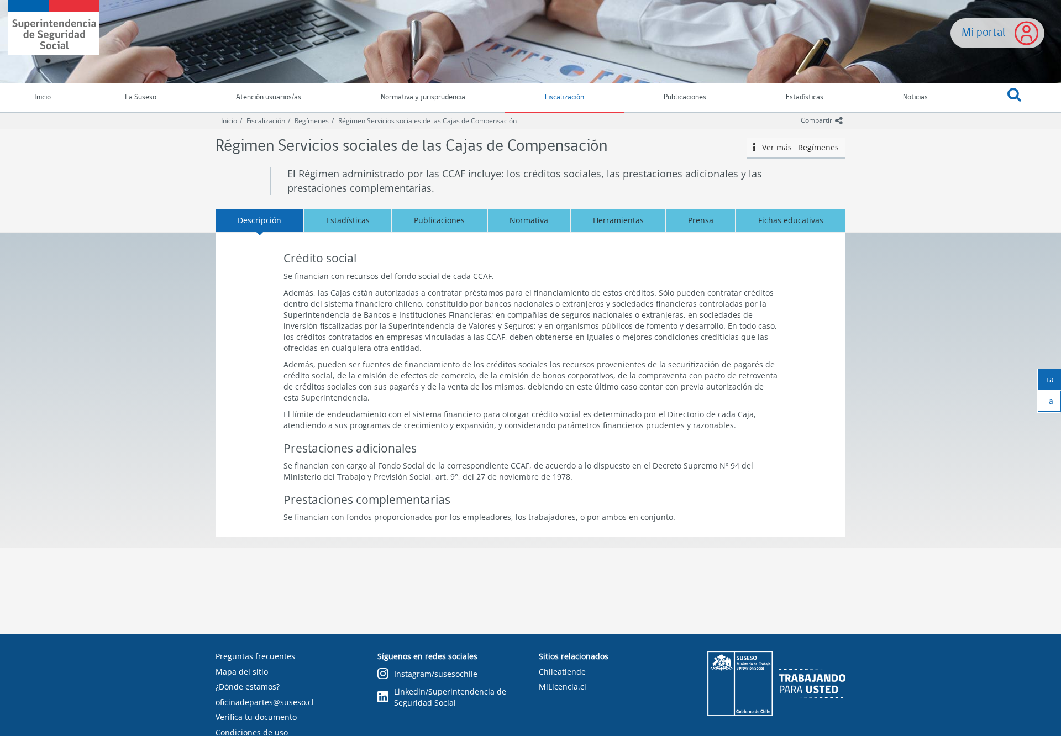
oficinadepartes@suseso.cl (265, 702)
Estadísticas (804, 97)
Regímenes (312, 120)
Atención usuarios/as (268, 97)
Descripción (259, 220)
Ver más (797, 147)
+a (1053, 382)
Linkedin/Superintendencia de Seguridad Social (450, 697)
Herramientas (618, 220)
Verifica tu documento (256, 717)
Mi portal (984, 33)
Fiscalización (564, 97)
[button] (1014, 97)
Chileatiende (562, 671)
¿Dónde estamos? (248, 686)
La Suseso (140, 97)
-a (1053, 403)
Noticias (915, 97)
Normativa (529, 220)
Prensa (700, 220)
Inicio (229, 120)
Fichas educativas (790, 220)
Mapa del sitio (242, 671)
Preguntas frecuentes (255, 656)
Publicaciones (685, 97)
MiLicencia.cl (562, 686)
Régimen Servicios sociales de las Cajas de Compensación (427, 120)
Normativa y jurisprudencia (423, 97)
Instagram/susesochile (435, 674)
